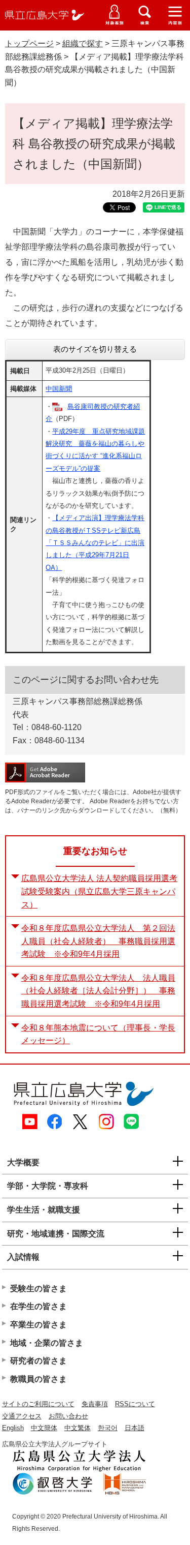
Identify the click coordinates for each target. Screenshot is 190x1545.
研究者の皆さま (38, 1360)
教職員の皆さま (38, 1379)
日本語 (134, 1428)
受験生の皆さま (38, 1288)
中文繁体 (77, 1428)
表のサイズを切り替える (95, 349)
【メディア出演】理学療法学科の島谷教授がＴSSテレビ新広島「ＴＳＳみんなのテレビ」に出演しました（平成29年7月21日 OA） (95, 542)
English (13, 1428)
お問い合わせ (68, 1416)
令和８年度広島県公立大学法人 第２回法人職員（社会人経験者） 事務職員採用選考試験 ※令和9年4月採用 (98, 941)
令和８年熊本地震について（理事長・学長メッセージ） (98, 1034)
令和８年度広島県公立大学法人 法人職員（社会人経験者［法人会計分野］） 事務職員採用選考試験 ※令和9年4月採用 (98, 991)
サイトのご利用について (38, 1404)
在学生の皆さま (38, 1306)
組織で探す (82, 43)
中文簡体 (44, 1428)
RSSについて (135, 1404)
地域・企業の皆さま (46, 1343)
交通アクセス (22, 1416)
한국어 (108, 1428)
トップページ (29, 43)
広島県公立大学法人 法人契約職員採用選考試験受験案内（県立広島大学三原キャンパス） (99, 891)
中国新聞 (59, 388)
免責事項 (95, 1404)
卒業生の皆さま (38, 1324)
